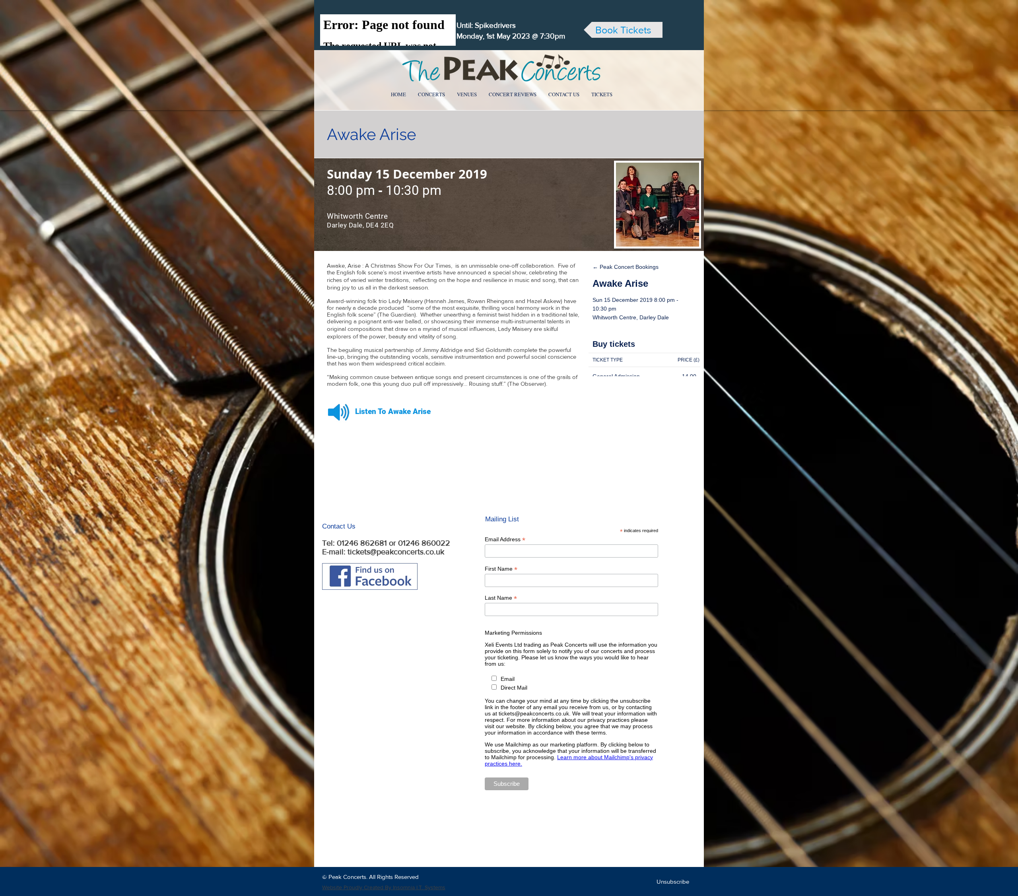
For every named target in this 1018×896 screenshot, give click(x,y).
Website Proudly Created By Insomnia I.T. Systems (383, 887)
